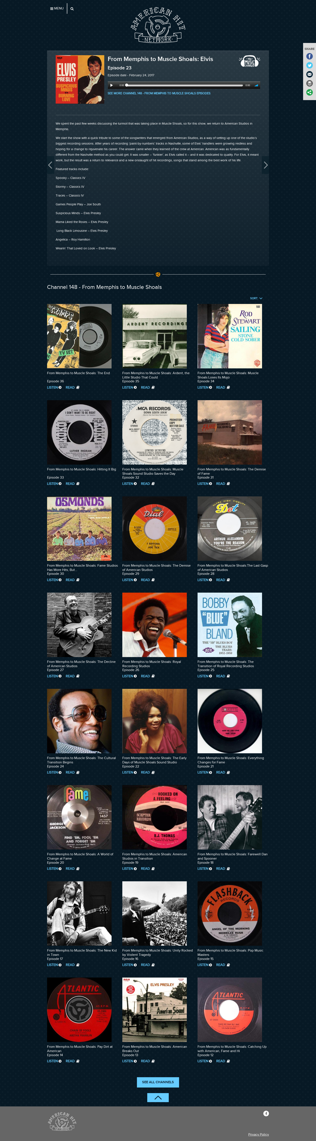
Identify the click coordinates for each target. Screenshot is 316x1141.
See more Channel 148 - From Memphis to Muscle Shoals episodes (159, 93)
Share (310, 49)
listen (52, 388)
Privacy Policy (258, 1135)
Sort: (254, 298)
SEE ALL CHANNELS (158, 1082)
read (70, 388)
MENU (58, 8)
